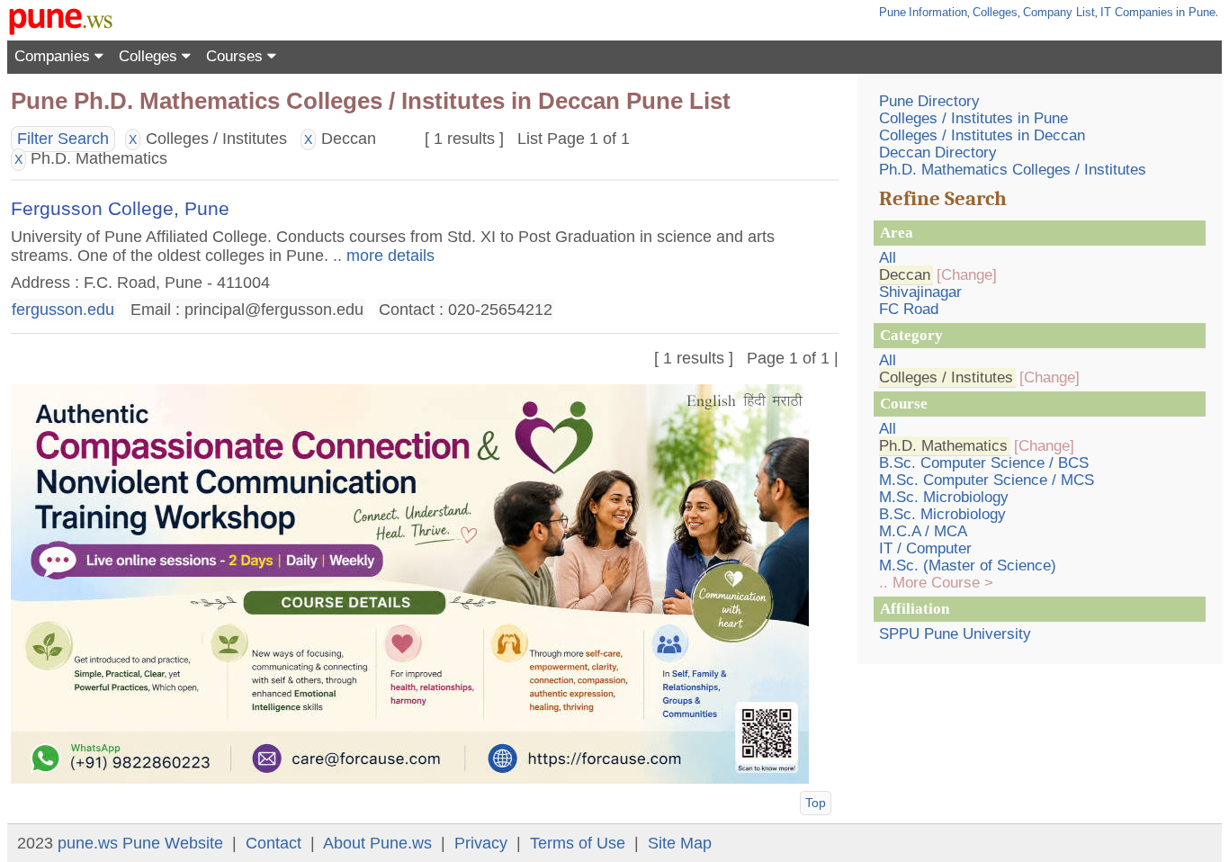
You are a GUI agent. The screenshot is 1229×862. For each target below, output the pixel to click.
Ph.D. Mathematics (943, 445)
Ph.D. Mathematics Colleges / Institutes (1012, 169)
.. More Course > (936, 582)
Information (938, 12)
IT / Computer (925, 548)
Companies (54, 56)
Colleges (995, 12)
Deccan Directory (938, 152)
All (887, 257)
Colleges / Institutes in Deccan (982, 135)
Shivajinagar (920, 292)
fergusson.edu (63, 310)
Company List (1059, 12)
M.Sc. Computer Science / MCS (986, 480)
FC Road (908, 309)
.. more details (381, 256)
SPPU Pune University (955, 633)
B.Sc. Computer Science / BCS (984, 462)
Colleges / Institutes (946, 377)
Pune (892, 12)
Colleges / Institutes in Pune (973, 118)
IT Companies (1136, 12)
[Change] (967, 274)
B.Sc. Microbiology (942, 514)
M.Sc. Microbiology (944, 497)
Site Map (680, 843)
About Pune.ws (377, 843)
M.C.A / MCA (923, 531)
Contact (273, 843)
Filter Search (63, 139)
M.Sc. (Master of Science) (967, 565)
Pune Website (172, 843)
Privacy (480, 843)
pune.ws (88, 843)
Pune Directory (929, 101)
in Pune (1196, 12)
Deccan (904, 274)
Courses (236, 56)
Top (815, 802)
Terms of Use (577, 843)
